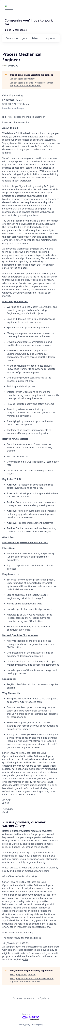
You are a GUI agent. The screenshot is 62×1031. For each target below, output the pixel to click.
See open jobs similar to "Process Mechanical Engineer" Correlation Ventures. (31, 84)
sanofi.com (42, 870)
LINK (25, 959)
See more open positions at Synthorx (31, 998)
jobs (25, 38)
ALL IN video (21, 867)
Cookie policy (37, 1024)
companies (12, 38)
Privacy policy (24, 1024)
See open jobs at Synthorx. (22, 78)
